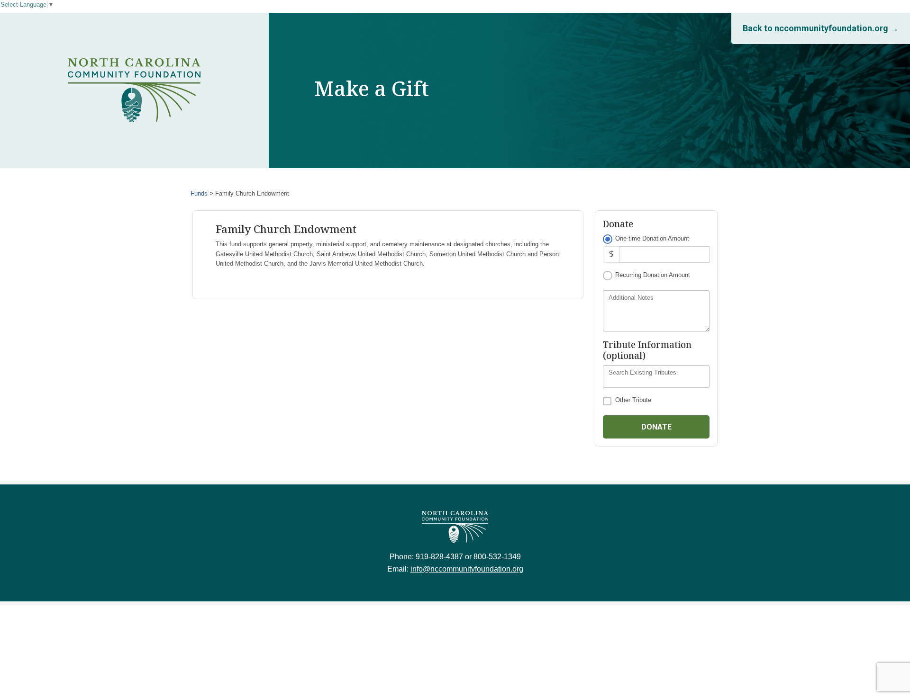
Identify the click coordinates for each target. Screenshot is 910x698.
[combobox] (656, 376)
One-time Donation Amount (652, 238)
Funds (199, 193)
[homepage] (134, 90)
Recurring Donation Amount (652, 274)
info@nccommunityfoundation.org (466, 569)
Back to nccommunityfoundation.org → (821, 28)
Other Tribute (633, 399)
